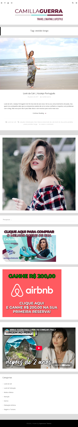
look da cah (50, 122)
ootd (65, 122)
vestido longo (32, 124)
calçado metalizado (26, 122)
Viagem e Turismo (10, 409)
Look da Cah (11, 122)
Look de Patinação (10, 388)
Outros (6, 401)
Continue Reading (38, 113)
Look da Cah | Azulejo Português (39, 93)
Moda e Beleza (8, 392)
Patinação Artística (10, 405)
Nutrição (6, 397)
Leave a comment (47, 124)
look (44, 122)
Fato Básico (38, 122)
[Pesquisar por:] (39, 219)
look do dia (59, 122)
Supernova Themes (45, 423)
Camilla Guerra (46, 97)
